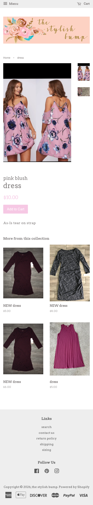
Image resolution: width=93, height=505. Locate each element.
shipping (46, 444)
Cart (86, 3)
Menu (13, 3)
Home (6, 57)
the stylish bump (45, 487)
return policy (46, 438)
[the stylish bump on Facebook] (36, 472)
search (46, 427)
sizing (46, 450)
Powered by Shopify (74, 487)
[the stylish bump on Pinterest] (46, 472)
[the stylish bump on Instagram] (56, 472)
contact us (46, 432)
